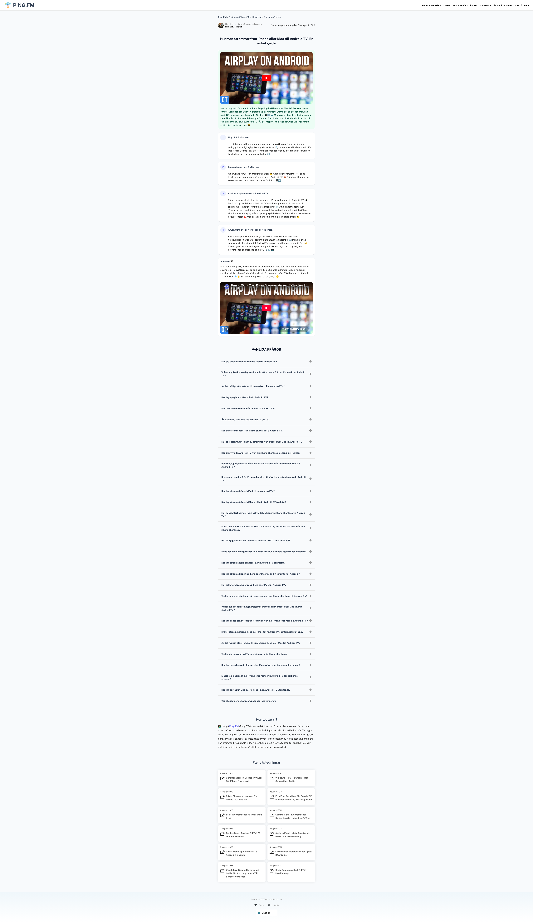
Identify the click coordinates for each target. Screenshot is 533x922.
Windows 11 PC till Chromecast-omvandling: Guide (292, 779)
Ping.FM (234, 726)
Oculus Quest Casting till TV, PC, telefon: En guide (243, 835)
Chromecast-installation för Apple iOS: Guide (293, 853)
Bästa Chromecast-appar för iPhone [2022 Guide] (241, 798)
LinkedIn (275, 905)
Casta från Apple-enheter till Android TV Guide (241, 853)
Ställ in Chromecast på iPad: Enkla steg (244, 816)
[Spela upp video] (266, 78)
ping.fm (23, 5)
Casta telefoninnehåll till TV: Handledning (290, 872)
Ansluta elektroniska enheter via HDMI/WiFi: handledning (292, 835)
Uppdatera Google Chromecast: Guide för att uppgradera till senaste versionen (242, 873)
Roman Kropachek (233, 27)
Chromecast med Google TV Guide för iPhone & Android (244, 779)
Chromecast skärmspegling (436, 5)
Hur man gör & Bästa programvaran (472, 5)
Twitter (261, 905)
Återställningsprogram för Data (511, 5)
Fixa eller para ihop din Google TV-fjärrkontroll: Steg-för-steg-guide (293, 798)
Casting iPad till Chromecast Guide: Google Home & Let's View (293, 816)
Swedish (265, 912)
